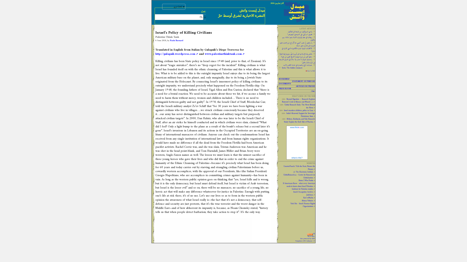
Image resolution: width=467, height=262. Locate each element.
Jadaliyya (309, 194)
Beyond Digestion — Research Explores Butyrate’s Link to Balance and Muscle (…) (298, 101)
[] (314, 233)
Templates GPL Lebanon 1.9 (305, 241)
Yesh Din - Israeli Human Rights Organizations (302, 205)
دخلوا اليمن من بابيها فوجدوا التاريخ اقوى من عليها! (296, 56)
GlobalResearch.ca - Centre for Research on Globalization (299, 176)
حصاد (313, 91)
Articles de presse (305, 86)
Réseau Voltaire (307, 200)
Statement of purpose (303, 81)
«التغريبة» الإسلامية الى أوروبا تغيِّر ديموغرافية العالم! (295, 54)
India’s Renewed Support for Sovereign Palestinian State (300, 115)
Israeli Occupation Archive (303, 192)
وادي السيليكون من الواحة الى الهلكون (300, 31)
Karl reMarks (308, 197)
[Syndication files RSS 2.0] (310, 233)
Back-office (311, 236)
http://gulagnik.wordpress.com (175, 54)
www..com (297, 127)
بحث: (203, 11)
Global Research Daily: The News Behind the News (300, 106)
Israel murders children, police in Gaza (298, 110)
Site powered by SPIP (307, 238)
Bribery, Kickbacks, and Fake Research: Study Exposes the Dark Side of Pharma (299, 120)
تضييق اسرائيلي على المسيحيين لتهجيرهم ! (299, 34)
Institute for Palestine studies (302, 189)
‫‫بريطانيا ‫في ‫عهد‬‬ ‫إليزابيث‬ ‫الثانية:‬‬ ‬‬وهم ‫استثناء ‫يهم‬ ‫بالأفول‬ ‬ (298, 39)
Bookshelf (284, 79)
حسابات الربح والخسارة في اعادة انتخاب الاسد (297, 65)
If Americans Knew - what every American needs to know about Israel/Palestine (299, 185)
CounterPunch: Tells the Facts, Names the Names (299, 168)
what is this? (297, 158)
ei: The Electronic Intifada (303, 172)
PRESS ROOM (285, 89)
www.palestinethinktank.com (223, 54)
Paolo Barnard (176, 40)
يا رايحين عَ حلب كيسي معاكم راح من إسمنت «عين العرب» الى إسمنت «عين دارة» (297, 44)
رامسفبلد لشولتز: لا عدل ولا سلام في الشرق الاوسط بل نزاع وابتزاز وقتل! (297, 61)
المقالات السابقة (311, 71)
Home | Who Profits (306, 180)
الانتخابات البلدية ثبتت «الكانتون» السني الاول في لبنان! (298, 50)
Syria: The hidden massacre (292, 68)
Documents (285, 84)
